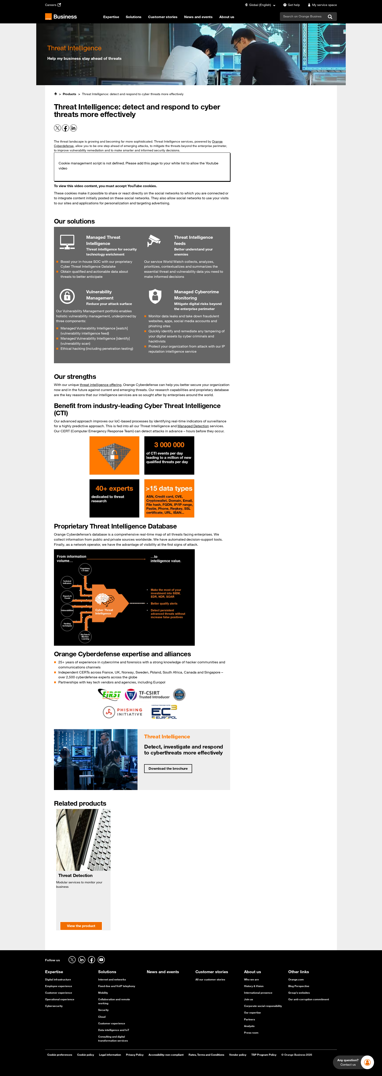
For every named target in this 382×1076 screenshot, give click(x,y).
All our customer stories (210, 979)
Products (69, 94)
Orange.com (296, 979)
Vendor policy (237, 1054)
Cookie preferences (59, 1054)
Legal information (110, 1054)
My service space (324, 5)
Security (103, 1010)
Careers (50, 5)
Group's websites (299, 992)
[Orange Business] (61, 16)
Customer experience (58, 992)
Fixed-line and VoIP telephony (116, 986)
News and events (198, 17)
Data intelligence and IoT (113, 1030)
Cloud (101, 1016)
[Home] (55, 93)
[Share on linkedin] (73, 130)
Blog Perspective (298, 986)
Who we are (251, 979)
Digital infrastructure (58, 979)
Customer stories (163, 17)
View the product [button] (81, 926)
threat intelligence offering (100, 384)
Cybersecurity (54, 1006)
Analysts (249, 1026)
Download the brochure (168, 768)
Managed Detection (193, 426)
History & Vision (254, 986)
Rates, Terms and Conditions (206, 1054)
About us (226, 17)
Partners (249, 1019)
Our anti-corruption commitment (308, 999)
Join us (248, 999)
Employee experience (58, 986)
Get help (294, 5)
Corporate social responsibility (263, 1006)
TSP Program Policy (263, 1054)
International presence (258, 992)
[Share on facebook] (66, 130)
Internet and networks (112, 979)
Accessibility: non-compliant (166, 1054)
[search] (302, 16)
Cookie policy (85, 1054)
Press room (251, 1032)
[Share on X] (58, 130)
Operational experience (59, 999)
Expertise (111, 17)
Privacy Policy (134, 1054)
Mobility (103, 992)
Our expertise (252, 1012)
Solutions (133, 17)
